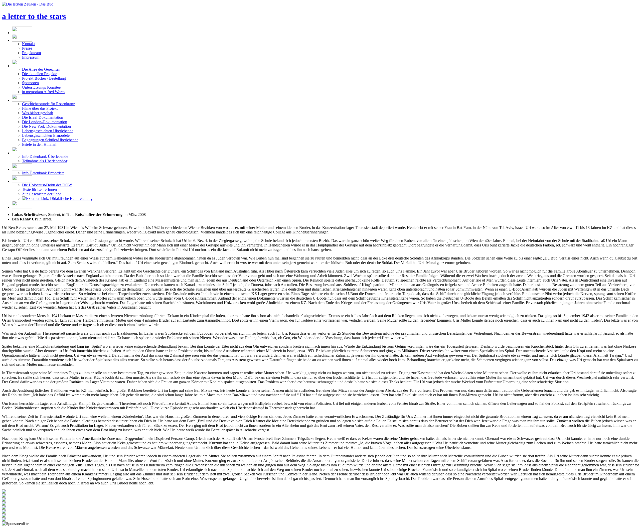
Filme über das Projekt (40, 108)
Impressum (30, 57)
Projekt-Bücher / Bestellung (44, 78)
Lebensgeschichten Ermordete (46, 135)
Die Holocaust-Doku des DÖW (47, 185)
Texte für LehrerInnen (39, 189)
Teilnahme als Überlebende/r (44, 161)
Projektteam (31, 53)
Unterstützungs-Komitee (41, 87)
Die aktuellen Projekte (39, 74)
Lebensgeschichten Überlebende (47, 131)
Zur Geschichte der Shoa (41, 194)
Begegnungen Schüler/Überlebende (50, 140)
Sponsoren (30, 83)
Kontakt (28, 44)
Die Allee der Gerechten (41, 69)
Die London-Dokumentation (44, 122)
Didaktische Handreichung (70, 198)
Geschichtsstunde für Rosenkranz (48, 104)
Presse (27, 48)
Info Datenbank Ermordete (43, 173)
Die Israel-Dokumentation (42, 117)
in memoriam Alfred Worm (43, 92)
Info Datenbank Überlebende (45, 156)
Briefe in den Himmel (39, 144)
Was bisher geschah (37, 113)
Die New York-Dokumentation (46, 126)
